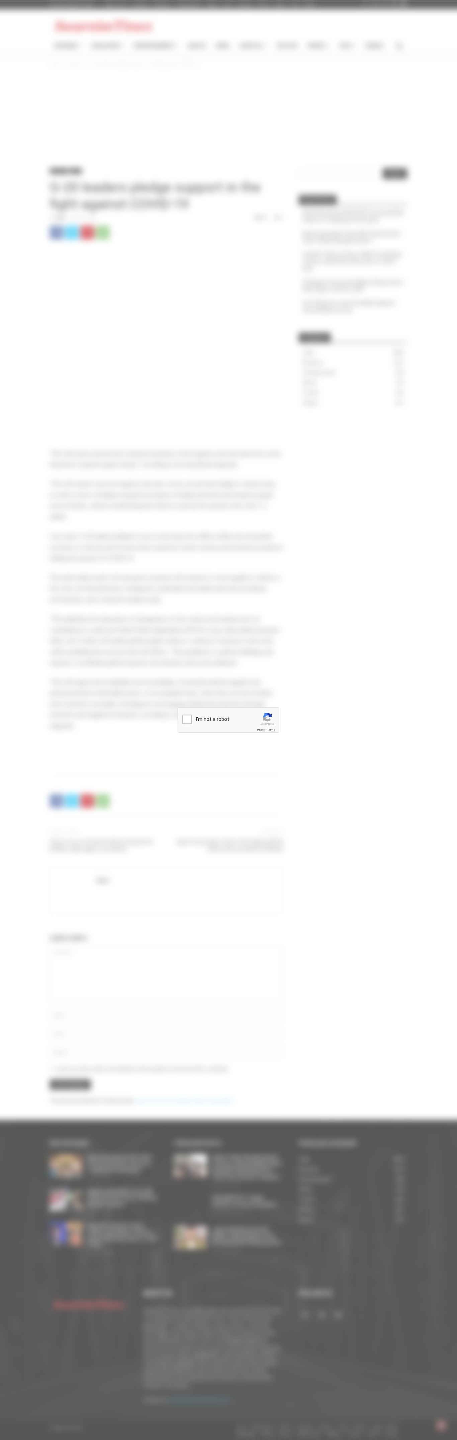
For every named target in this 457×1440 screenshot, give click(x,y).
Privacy (261, 729)
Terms (271, 729)
